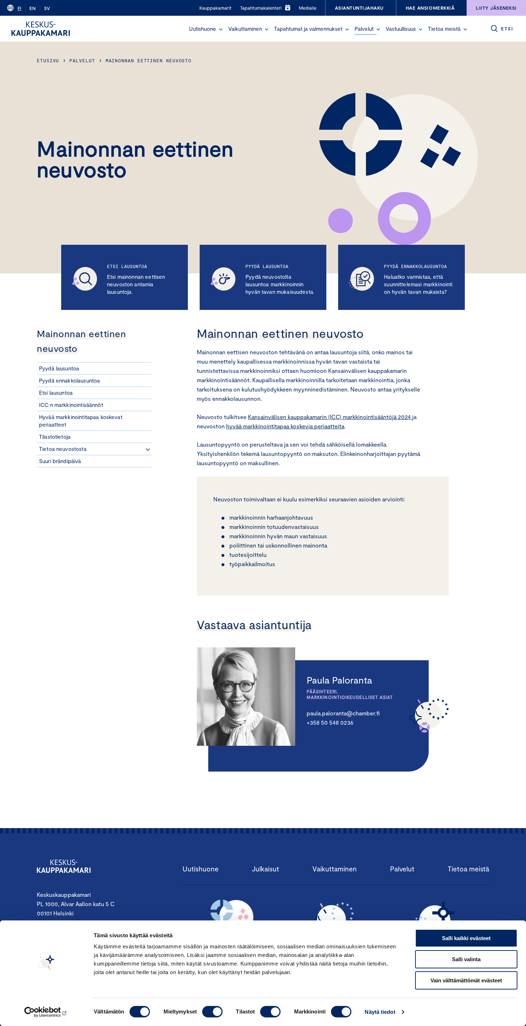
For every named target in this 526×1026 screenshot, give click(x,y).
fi (19, 8)
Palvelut (364, 28)
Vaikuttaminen (245, 28)
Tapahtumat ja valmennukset (308, 28)
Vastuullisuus (401, 28)
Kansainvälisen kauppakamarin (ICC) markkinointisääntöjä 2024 (330, 416)
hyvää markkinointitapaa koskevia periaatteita (285, 426)
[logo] (40, 28)
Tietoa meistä (444, 28)
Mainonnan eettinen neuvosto (149, 60)
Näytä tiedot (380, 1012)
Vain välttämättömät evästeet (466, 980)
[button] (220, 29)
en (32, 8)
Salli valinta (466, 959)
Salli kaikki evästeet (466, 938)
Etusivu (48, 60)
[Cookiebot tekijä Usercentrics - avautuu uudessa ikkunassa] (46, 1012)
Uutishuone (202, 28)
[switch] (212, 1011)
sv (47, 8)
